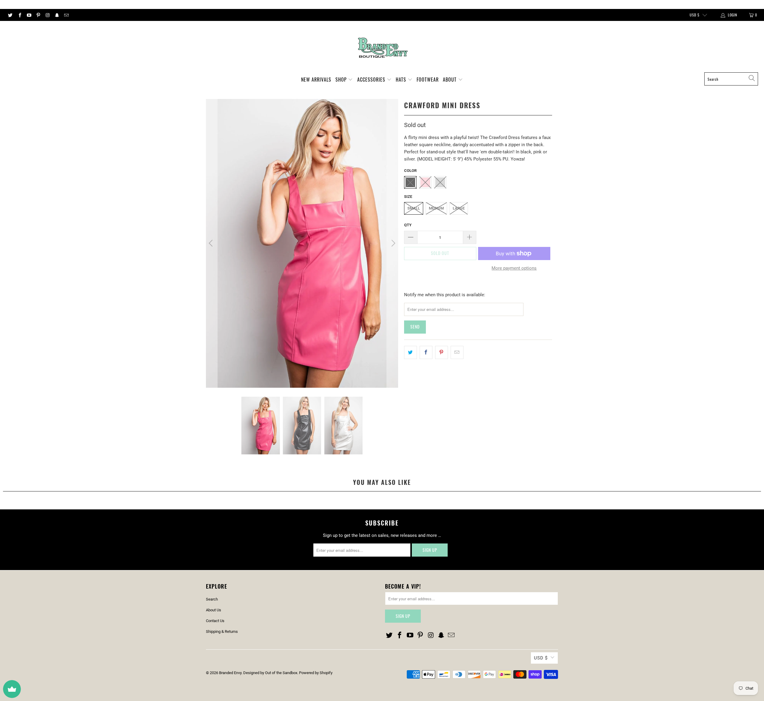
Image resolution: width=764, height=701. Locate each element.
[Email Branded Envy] (66, 15)
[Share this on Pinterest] (441, 352)
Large (459, 208)
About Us (213, 610)
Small (413, 208)
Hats (402, 79)
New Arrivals (316, 79)
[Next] (392, 243)
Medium (436, 208)
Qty (408, 225)
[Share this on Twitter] (410, 352)
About (450, 79)
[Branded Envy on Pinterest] (38, 15)
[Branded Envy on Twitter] (10, 15)
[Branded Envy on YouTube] (28, 15)
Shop (341, 79)
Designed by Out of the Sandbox (270, 673)
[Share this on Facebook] (426, 352)
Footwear (428, 79)
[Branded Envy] (382, 48)
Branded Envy (230, 673)
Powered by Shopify (315, 673)
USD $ (695, 14)
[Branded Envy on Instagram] (47, 15)
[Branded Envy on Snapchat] (56, 15)
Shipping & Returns (222, 631)
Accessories (372, 79)
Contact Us (215, 620)
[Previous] (212, 243)
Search (212, 599)
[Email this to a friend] (457, 352)
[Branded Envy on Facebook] (19, 15)
